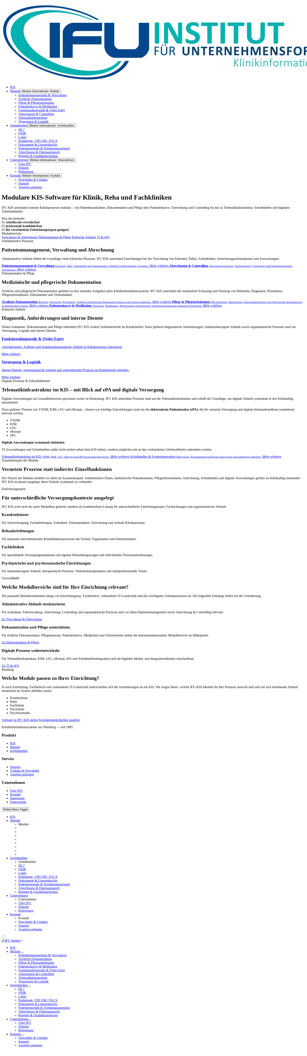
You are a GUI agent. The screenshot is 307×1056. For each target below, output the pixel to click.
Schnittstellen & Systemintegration (205, 456)
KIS (12, 743)
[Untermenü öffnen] (29, 986)
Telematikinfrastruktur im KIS (65, 456)
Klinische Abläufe (84, 237)
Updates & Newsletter (24, 770)
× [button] (22, 940)
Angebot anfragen (22, 774)
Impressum (17, 798)
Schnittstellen (19, 751)
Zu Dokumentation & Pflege (20, 642)
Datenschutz (18, 802)
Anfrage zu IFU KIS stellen (20, 720)
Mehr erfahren (62, 346)
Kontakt (15, 794)
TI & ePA (103, 237)
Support (15, 767)
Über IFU (16, 790)
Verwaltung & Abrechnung (19, 237)
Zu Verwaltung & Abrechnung (22, 619)
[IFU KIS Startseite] (11, 940)
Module (15, 747)
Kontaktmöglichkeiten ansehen (59, 720)
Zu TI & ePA (10, 666)
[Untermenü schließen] (22, 952)
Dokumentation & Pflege (54, 237)
